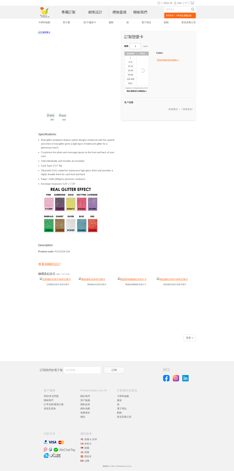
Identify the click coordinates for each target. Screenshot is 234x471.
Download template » (168, 59)
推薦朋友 (85, 412)
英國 (86, 452)
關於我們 (85, 396)
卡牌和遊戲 (123, 396)
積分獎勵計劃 (185, 15)
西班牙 (88, 456)
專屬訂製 (68, 12)
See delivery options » (137, 91)
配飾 (119, 412)
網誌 (82, 416)
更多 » (189, 337)
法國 (86, 460)
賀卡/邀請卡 (89, 22)
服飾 (111, 22)
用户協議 (85, 400)
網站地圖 (85, 408)
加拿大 (88, 443)
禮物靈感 (119, 12)
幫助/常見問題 (51, 396)
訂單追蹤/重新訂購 (54, 404)
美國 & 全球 (90, 439)
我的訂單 (167, 3)
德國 (86, 448)
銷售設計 (95, 12)
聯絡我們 (48, 400)
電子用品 (122, 408)
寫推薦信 (173, 109)
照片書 (66, 22)
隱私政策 (85, 404)
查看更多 (187, 109)
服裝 (119, 400)
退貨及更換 (50, 408)
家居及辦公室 (124, 416)
